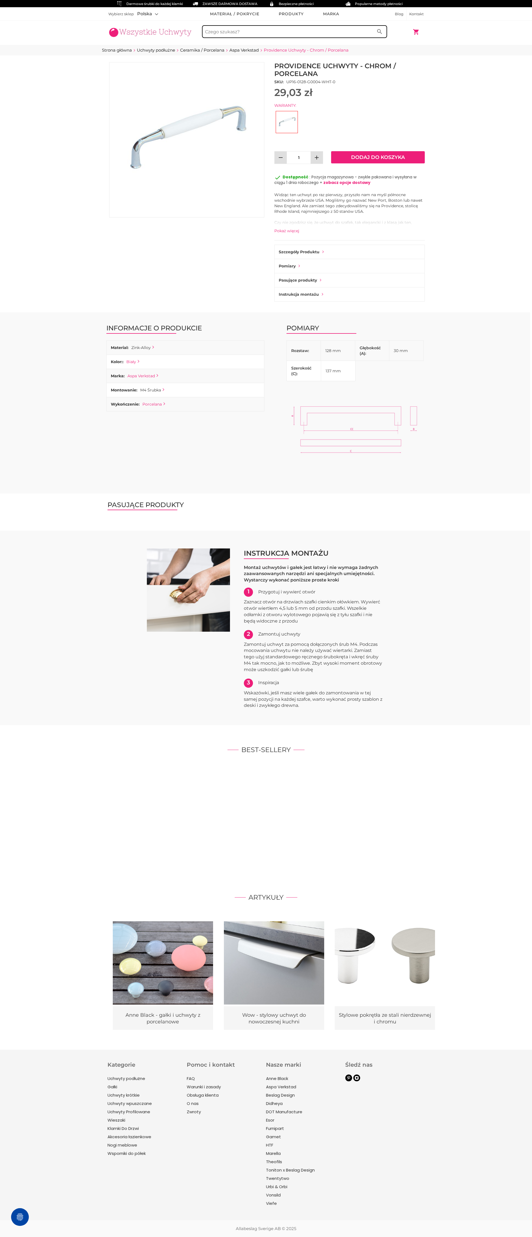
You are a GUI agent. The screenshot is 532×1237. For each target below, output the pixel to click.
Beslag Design (280, 1095)
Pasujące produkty (298, 280)
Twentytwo (277, 1178)
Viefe (271, 1203)
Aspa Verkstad (141, 375)
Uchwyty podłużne (126, 1078)
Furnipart (275, 1128)
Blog (399, 14)
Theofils (274, 1162)
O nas (193, 1103)
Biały (131, 361)
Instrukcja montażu (299, 294)
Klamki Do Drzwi (123, 1128)
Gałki (112, 1087)
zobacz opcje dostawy (346, 182)
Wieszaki (116, 1120)
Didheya (274, 1103)
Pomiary (287, 266)
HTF (269, 1145)
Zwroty (194, 1112)
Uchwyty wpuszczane (130, 1103)
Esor (270, 1120)
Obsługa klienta (203, 1095)
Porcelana (152, 404)
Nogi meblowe (122, 1145)
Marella (273, 1153)
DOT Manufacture (284, 1112)
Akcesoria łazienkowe (129, 1137)
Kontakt (416, 14)
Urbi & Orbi (276, 1187)
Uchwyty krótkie (124, 1095)
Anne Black (277, 1078)
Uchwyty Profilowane (129, 1112)
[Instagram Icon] (356, 1080)
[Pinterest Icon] (348, 1080)
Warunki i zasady (204, 1087)
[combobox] (294, 31)
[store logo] (150, 29)
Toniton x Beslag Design (290, 1170)
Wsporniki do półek (127, 1153)
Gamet (273, 1137)
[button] (147, 14)
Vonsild (273, 1195)
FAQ (191, 1078)
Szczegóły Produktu (299, 251)
